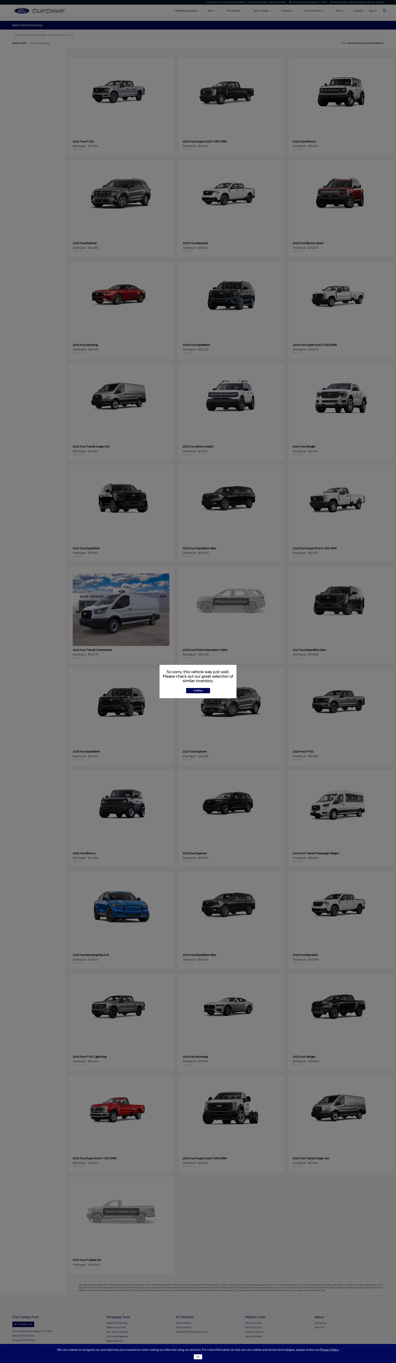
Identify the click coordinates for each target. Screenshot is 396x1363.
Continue (198, 690)
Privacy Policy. (329, 1349)
